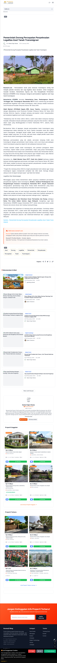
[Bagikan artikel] (43, 261)
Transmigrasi (26, 253)
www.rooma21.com (17, 231)
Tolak (32, 651)
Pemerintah (31, 250)
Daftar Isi (7, 9)
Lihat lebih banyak (28, 416)
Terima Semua (50, 651)
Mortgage (32, 633)
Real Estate (32, 631)
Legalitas (21, 250)
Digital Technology (34, 640)
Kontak (44, 633)
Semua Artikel (33, 419)
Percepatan (8, 253)
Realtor (31, 635)
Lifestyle (32, 638)
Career (44, 635)
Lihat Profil (24, 419)
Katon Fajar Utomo (13, 43)
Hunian (31, 642)
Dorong (13, 250)
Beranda (5, 11)
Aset (6, 250)
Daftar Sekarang (41, 617)
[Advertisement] (28, 25)
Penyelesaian (41, 250)
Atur (41, 651)
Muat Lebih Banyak (29, 390)
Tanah (17, 253)
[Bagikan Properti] (7, 462)
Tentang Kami (46, 631)
